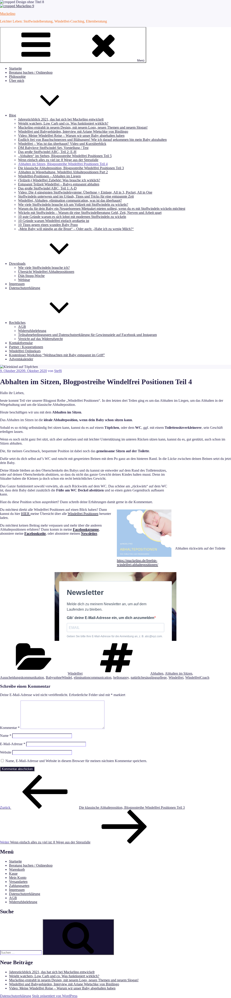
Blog (12, 115)
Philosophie (17, 76)
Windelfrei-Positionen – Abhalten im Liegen (49, 176)
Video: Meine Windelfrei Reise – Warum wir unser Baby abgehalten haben (71, 135)
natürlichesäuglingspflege (149, 677)
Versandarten (18, 882)
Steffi (58, 371)
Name (5, 736)
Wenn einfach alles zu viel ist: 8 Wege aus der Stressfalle (58, 160)
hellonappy (121, 677)
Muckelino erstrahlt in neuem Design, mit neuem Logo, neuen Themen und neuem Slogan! (83, 127)
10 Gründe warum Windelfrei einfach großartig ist (53, 221)
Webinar (24, 280)
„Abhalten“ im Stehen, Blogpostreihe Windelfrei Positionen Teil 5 (65, 156)
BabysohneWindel (59, 677)
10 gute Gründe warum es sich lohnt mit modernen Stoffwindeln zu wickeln (72, 217)
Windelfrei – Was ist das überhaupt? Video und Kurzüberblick (62, 144)
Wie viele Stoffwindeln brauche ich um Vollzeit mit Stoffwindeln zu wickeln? (73, 204)
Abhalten (156, 673)
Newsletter (89, 533)
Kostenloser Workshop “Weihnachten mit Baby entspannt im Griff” (57, 355)
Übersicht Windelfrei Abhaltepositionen (46, 272)
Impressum (17, 284)
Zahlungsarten (19, 886)
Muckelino (7, 14)
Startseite (15, 68)
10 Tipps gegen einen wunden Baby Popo (48, 225)
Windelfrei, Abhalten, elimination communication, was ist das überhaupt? (70, 200)
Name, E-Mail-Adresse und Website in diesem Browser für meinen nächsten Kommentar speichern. (76, 761)
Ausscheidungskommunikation (22, 677)
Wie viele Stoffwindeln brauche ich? (44, 267)
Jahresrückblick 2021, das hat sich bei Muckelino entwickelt (61, 119)
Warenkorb (17, 869)
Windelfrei (75, 673)
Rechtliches (17, 322)
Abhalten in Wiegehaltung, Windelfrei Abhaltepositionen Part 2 (63, 172)
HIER (25, 514)
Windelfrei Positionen (83, 514)
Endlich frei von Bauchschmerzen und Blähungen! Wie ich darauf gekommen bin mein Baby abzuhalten (92, 140)
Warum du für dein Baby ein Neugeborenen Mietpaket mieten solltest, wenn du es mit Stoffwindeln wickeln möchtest (101, 208)
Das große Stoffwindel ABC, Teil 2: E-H (47, 152)
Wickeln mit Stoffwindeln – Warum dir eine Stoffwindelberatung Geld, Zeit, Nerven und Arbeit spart (90, 213)
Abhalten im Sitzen (178, 673)
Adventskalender (21, 359)
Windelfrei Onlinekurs (25, 351)
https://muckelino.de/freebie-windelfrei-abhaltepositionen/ (137, 562)
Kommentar (10, 728)
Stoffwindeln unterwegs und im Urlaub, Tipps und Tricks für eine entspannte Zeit (76, 196)
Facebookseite (35, 533)
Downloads (17, 263)
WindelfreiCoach (197, 677)
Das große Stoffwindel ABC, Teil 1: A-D (47, 188)
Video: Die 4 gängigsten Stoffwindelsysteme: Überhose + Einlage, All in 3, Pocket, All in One (85, 192)
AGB (22, 327)
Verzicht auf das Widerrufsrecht (40, 339)
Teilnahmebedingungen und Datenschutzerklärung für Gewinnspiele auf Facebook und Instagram (87, 335)
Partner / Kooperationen (26, 347)
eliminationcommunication (92, 677)
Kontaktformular (21, 343)
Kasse (13, 873)
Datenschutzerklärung (24, 288)
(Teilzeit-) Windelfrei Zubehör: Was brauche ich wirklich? (59, 180)
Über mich (16, 80)
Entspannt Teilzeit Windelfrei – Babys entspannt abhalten (58, 184)
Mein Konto (17, 877)
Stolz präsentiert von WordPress (54, 996)
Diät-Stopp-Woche (31, 276)
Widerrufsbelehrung (32, 331)
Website (5, 752)
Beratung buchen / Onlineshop (31, 72)
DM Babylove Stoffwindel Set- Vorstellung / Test (53, 148)
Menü (140, 60)
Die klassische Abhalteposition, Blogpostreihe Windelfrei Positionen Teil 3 (71, 168)
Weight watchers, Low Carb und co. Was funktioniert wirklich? (63, 123)
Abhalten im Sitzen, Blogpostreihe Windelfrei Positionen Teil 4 (63, 164)
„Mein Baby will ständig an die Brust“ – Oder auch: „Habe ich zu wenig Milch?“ (76, 229)
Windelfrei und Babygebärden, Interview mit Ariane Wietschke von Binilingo (73, 131)
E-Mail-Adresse (12, 744)
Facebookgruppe (86, 529)
